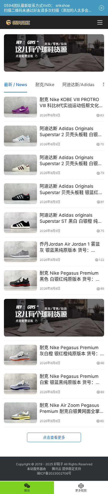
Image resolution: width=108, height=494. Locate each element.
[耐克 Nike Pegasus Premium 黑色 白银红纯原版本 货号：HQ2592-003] (20, 280)
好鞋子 (59, 464)
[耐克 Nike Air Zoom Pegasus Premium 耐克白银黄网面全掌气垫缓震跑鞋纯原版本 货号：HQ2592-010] (20, 412)
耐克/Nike (44, 84)
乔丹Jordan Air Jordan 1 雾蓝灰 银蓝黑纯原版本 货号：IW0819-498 (70, 247)
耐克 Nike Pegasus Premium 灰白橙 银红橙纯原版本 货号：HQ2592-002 (70, 351)
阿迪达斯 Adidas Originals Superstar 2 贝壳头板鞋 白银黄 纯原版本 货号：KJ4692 (71, 161)
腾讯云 (56, 469)
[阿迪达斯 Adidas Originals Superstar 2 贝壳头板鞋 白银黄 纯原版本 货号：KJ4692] (20, 165)
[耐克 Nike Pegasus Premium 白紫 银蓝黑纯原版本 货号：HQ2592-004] (20, 383)
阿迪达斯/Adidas (78, 84)
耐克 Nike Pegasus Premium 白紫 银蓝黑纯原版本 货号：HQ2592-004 (69, 380)
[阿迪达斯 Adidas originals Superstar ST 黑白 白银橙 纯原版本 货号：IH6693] (20, 222)
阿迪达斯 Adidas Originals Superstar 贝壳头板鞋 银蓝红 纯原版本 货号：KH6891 (69, 189)
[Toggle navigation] (99, 22)
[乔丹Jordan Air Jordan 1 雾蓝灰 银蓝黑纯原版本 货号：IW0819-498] (20, 251)
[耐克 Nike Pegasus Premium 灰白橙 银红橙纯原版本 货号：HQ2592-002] (20, 355)
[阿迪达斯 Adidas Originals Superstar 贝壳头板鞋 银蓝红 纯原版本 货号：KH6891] (20, 193)
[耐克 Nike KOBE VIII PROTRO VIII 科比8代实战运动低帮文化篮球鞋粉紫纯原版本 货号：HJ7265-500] (20, 107)
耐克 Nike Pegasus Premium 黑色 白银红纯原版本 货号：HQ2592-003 (69, 276)
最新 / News (15, 84)
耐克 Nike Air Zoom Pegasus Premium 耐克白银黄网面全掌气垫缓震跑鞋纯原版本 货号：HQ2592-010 (70, 408)
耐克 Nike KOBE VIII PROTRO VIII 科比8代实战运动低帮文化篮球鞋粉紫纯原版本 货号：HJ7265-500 (71, 103)
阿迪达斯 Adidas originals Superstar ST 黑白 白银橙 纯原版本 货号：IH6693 (71, 218)
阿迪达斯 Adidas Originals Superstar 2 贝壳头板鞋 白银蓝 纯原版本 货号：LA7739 (71, 132)
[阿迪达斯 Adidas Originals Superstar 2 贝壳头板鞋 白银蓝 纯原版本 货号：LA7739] (20, 136)
